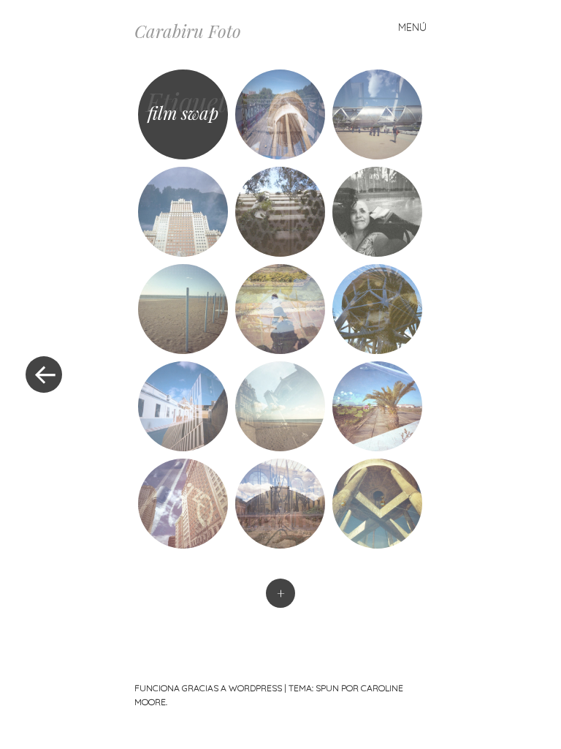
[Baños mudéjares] (183, 309)
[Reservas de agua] (377, 309)
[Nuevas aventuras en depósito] (280, 114)
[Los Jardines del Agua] (377, 406)
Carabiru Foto (187, 30)
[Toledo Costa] (280, 406)
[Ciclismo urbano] (183, 504)
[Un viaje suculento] (280, 504)
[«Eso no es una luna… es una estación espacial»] (377, 504)
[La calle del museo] (183, 406)
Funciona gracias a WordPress (208, 687)
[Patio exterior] (377, 114)
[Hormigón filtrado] (280, 212)
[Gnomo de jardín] (280, 309)
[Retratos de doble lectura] (377, 212)
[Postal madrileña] (183, 212)
